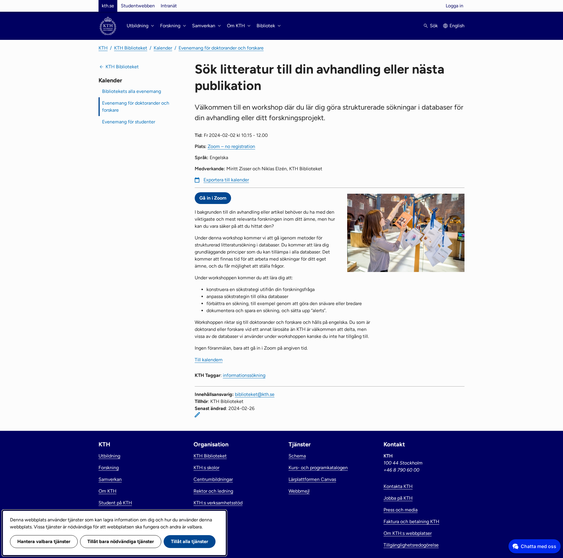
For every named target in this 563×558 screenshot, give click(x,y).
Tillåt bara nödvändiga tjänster (120, 541)
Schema (297, 456)
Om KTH (107, 491)
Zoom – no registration (231, 146)
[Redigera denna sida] (197, 414)
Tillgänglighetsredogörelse (411, 545)
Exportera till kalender (226, 180)
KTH (103, 48)
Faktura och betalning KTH (411, 521)
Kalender (163, 48)
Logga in (454, 5)
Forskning (109, 467)
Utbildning (109, 456)
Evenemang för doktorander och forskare (221, 48)
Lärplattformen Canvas (312, 479)
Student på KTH (115, 503)
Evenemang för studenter (128, 122)
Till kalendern (209, 360)
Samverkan (110, 479)
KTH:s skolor (206, 467)
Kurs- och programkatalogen (318, 467)
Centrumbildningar (213, 479)
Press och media (401, 510)
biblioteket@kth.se (254, 394)
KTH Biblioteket (130, 48)
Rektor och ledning (213, 491)
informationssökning (244, 375)
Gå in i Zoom (212, 198)
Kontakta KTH (398, 486)
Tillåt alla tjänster (189, 541)
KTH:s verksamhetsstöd (218, 503)
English (457, 25)
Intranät (169, 5)
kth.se (108, 5)
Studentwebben (138, 5)
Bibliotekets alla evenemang (131, 91)
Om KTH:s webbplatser (408, 533)
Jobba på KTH (398, 498)
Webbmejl (299, 491)
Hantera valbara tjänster (43, 541)
